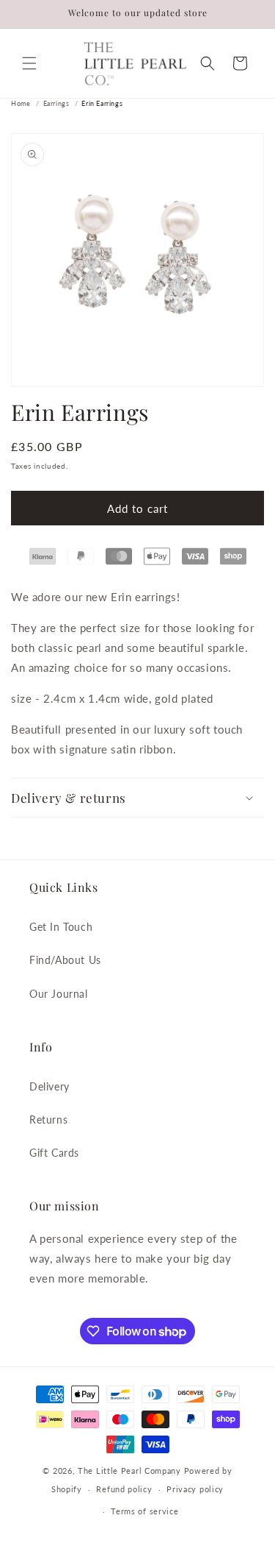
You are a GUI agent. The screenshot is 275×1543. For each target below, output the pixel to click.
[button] (29, 63)
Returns (48, 1119)
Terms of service (144, 1511)
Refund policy (124, 1489)
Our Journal (58, 993)
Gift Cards (54, 1152)
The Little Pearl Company (129, 1470)
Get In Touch (60, 927)
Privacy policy (195, 1489)
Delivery (49, 1086)
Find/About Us (65, 960)
